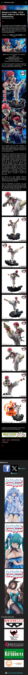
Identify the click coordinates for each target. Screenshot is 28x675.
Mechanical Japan (9, 2)
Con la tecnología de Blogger (15, 673)
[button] (3, 21)
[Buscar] (26, 2)
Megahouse (5, 442)
